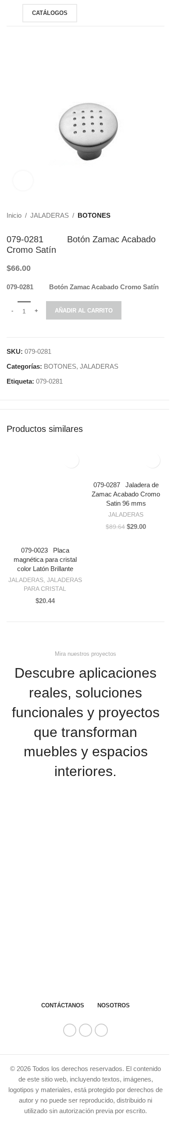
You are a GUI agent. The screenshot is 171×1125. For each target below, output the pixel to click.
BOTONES (94, 215)
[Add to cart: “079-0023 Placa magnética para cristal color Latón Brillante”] (15, 533)
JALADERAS (49, 215)
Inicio (14, 215)
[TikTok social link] (101, 1030)
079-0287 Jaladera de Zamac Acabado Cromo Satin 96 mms (126, 494)
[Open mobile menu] (10, 13)
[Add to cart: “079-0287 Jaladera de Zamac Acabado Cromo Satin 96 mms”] (96, 467)
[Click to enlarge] (23, 180)
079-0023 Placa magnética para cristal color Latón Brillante (45, 559)
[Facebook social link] (69, 1030)
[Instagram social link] (85, 1030)
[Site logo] (97, 12)
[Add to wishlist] (71, 460)
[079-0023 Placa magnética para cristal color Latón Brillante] (45, 495)
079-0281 (49, 381)
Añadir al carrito (84, 310)
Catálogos (50, 13)
